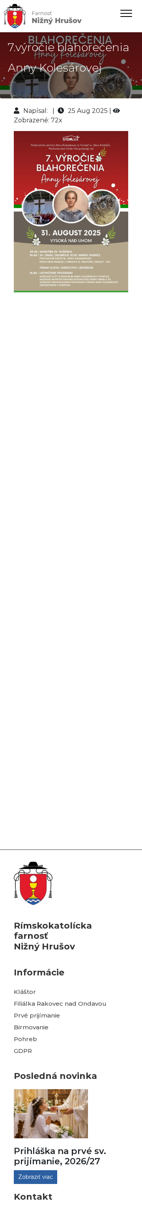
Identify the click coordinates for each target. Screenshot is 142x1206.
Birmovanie (31, 1027)
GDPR (23, 1051)
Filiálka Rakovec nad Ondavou (60, 1003)
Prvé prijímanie (37, 1015)
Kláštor (25, 991)
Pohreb (25, 1039)
